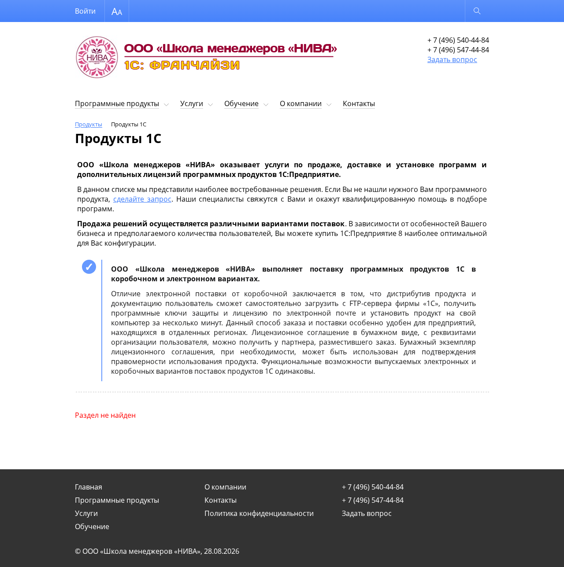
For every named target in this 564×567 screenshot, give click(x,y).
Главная (88, 487)
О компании (301, 103)
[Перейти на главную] (207, 59)
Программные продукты (117, 103)
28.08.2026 (221, 551)
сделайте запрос (142, 199)
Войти (85, 11)
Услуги (191, 103)
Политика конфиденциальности (259, 513)
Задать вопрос (452, 59)
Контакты (359, 103)
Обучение (241, 103)
